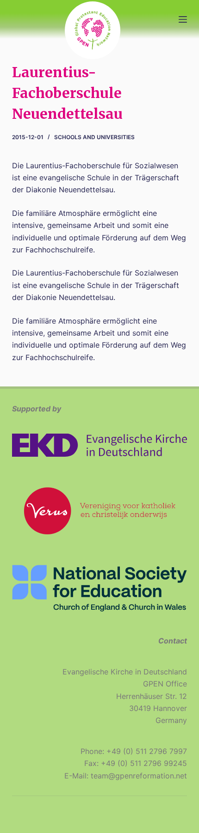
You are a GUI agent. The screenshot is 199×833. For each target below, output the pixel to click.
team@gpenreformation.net (139, 775)
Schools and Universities (94, 137)
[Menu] (183, 19)
